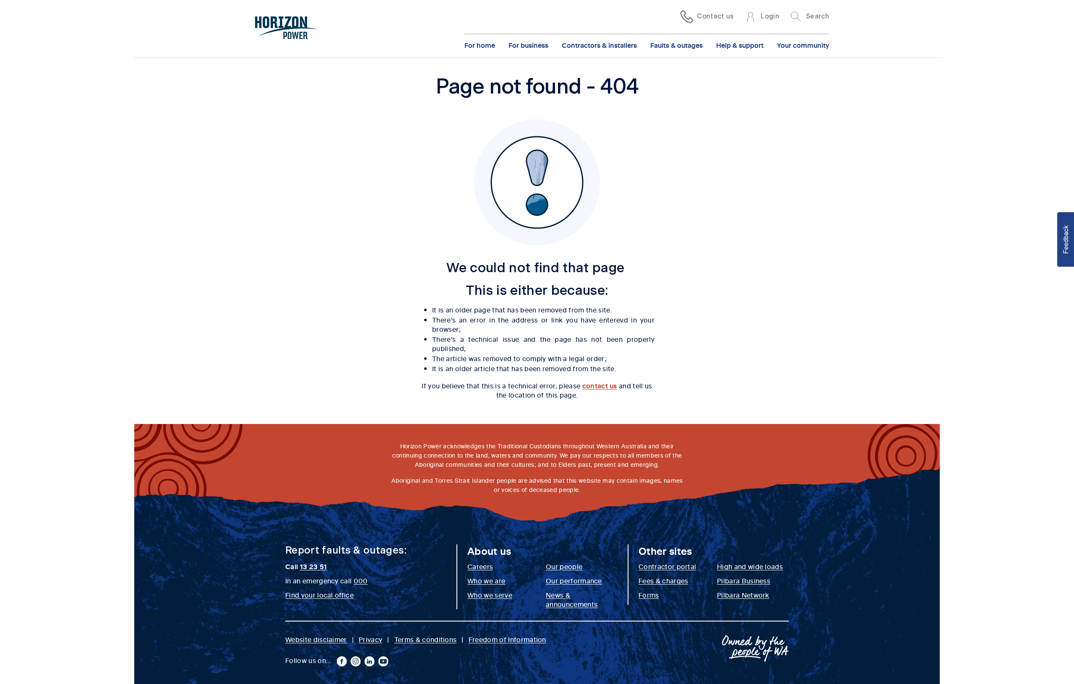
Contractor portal (667, 566)
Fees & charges (663, 580)
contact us (599, 385)
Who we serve (489, 594)
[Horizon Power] (286, 29)
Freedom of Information (507, 639)
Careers (480, 566)
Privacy (370, 639)
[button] (1065, 239)
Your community (803, 44)
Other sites (665, 551)
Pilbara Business (743, 580)
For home (479, 44)
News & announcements (571, 599)
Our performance (574, 580)
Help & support (740, 44)
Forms (649, 594)
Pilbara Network (743, 594)
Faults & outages (676, 44)
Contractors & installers (599, 44)
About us (489, 551)
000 (361, 580)
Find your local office (319, 594)
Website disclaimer (316, 639)
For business (528, 44)
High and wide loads (750, 566)
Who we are (486, 580)
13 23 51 (313, 566)
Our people (564, 566)
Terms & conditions (425, 639)
